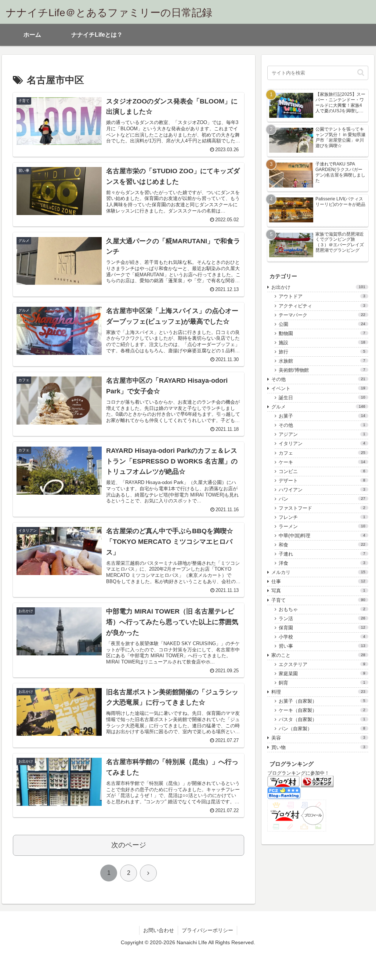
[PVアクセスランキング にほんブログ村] (296, 815)
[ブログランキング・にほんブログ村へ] (283, 781)
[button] (360, 72)
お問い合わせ (158, 930)
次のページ (128, 845)
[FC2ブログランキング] (284, 793)
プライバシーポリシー (207, 930)
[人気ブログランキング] (317, 781)
